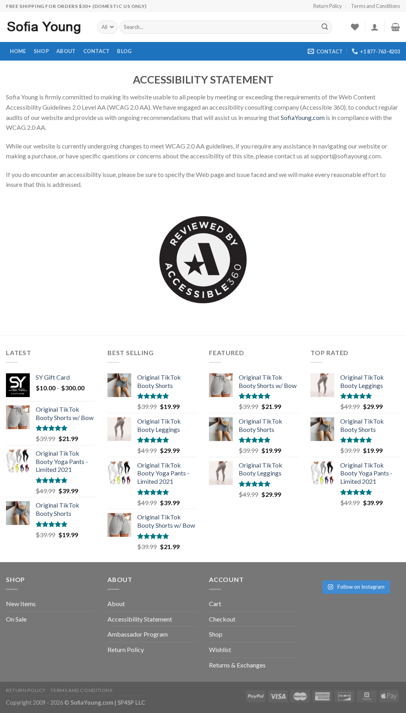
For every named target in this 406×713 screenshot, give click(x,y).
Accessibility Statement (139, 619)
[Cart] (395, 27)
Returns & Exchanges (237, 665)
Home (18, 51)
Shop (41, 51)
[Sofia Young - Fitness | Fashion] (45, 27)
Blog (124, 51)
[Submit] (324, 27)
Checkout (222, 619)
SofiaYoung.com (303, 117)
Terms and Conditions (375, 6)
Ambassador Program (137, 634)
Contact (96, 51)
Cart (215, 603)
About (65, 51)
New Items (21, 603)
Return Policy (327, 6)
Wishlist (220, 649)
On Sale (16, 619)
